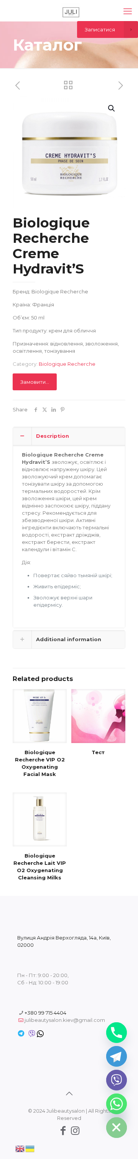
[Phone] (116, 1032)
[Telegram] (116, 1056)
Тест (98, 752)
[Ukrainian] (30, 1148)
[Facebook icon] (63, 1131)
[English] (20, 1148)
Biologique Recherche (67, 364)
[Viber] (116, 1080)
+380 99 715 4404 (45, 1013)
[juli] (71, 11)
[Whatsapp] (116, 1104)
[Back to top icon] (69, 1093)
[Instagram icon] (75, 1131)
